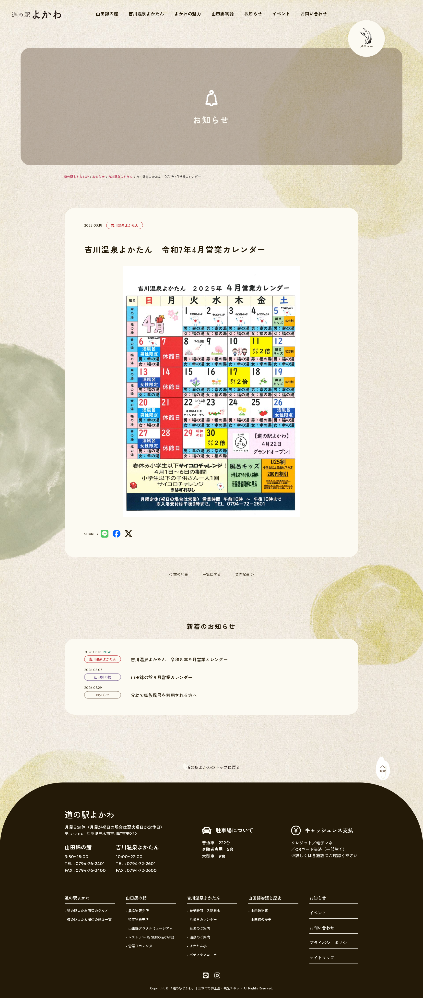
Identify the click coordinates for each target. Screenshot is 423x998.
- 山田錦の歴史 (259, 919)
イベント (281, 13)
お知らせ (253, 13)
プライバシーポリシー (330, 942)
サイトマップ (321, 957)
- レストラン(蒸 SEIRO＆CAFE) (150, 937)
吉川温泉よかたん (146, 13)
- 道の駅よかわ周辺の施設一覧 (88, 919)
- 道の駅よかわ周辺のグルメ (86, 910)
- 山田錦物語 (258, 910)
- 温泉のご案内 (198, 937)
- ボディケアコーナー (203, 954)
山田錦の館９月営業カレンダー (161, 677)
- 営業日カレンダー (141, 945)
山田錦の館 (107, 13)
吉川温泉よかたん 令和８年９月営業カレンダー (179, 659)
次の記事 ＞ (244, 574)
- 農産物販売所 (137, 910)
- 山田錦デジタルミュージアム (149, 928)
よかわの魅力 (188, 13)
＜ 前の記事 (178, 574)
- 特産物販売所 (137, 919)
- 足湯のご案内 (198, 928)
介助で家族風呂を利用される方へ (164, 695)
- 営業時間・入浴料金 (203, 910)
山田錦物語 (223, 13)
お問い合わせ (313, 13)
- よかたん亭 (197, 945)
